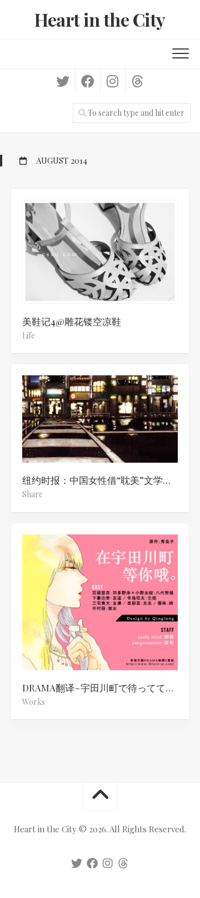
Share (32, 494)
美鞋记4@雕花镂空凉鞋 (71, 321)
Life (28, 335)
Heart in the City (100, 19)
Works (33, 701)
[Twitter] (63, 81)
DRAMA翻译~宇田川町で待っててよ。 (103, 687)
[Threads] (137, 81)
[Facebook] (87, 81)
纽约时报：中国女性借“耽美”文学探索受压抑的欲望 (105, 480)
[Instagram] (112, 81)
